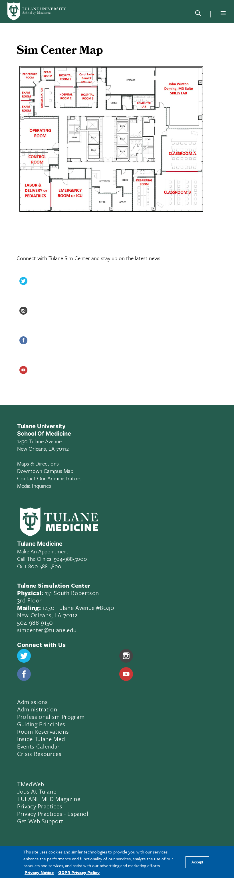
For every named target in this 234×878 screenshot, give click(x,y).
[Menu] (223, 13)
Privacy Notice (39, 872)
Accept (197, 862)
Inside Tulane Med (41, 739)
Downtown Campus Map (45, 471)
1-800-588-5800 (43, 566)
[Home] (37, 11)
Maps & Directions (38, 463)
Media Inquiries (34, 485)
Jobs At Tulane (36, 791)
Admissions (32, 701)
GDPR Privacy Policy (79, 872)
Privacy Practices (39, 806)
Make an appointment (42, 551)
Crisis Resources (39, 753)
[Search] (198, 14)
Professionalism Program (50, 716)
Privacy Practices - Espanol (52, 813)
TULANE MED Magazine (48, 798)
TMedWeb (30, 784)
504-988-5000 (70, 559)
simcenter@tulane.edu (46, 630)
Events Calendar (38, 746)
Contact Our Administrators (49, 478)
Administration (37, 709)
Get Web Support (40, 821)
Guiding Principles (41, 724)
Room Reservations (43, 731)
